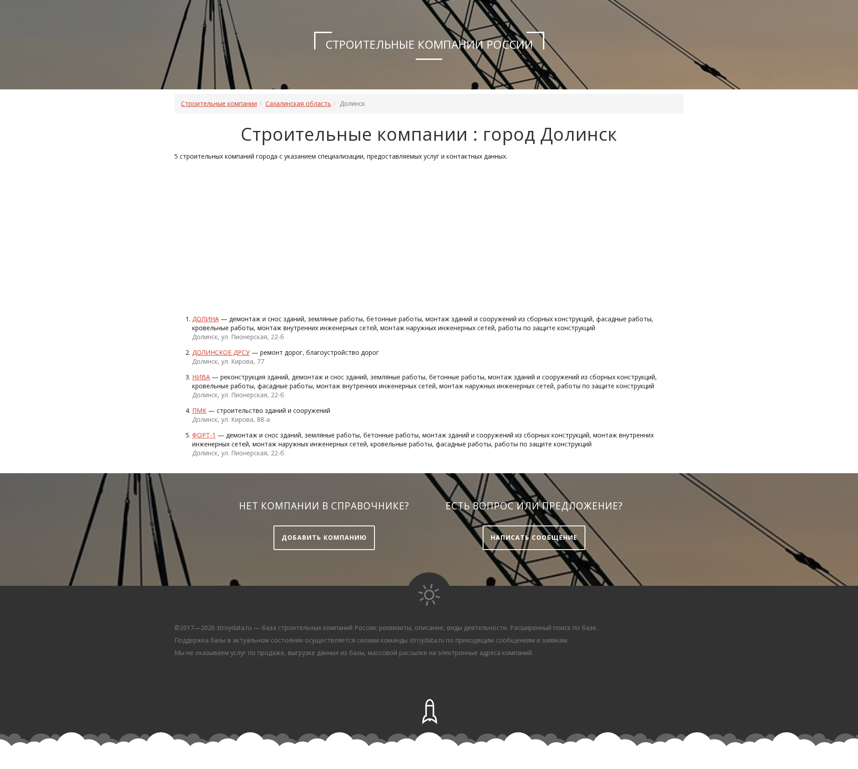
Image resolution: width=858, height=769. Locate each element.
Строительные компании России (429, 44)
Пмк (199, 410)
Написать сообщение (534, 537)
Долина (205, 319)
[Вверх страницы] (429, 711)
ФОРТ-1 (204, 435)
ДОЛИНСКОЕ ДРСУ (221, 352)
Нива (201, 377)
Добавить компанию (324, 537)
